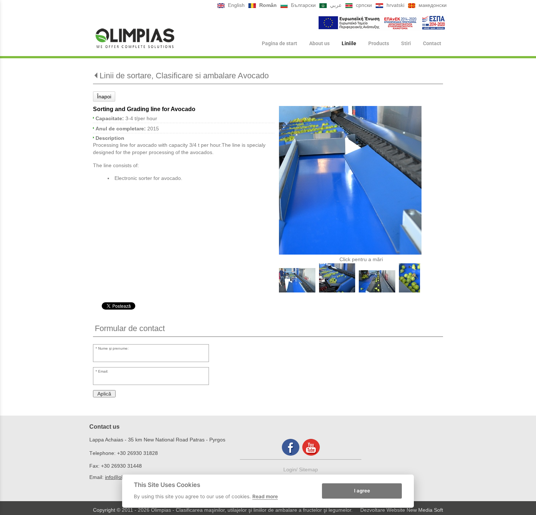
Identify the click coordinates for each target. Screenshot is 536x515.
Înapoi (104, 96)
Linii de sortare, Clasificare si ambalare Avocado (184, 75)
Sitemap (308, 469)
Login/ (291, 469)
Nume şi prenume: (113, 348)
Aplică (104, 394)
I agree (362, 491)
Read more (265, 496)
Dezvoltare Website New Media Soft (401, 510)
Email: (103, 371)
